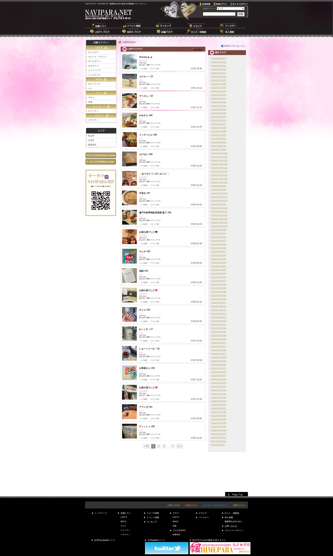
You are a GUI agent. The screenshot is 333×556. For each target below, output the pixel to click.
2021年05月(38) (218, 288)
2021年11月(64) (218, 266)
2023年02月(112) (219, 211)
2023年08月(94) (218, 190)
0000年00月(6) (218, 445)
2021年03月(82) (218, 295)
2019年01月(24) (218, 390)
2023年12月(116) (219, 175)
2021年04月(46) (218, 292)
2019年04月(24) (218, 379)
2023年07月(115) (219, 193)
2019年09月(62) (218, 361)
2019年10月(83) (218, 357)
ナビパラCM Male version (101, 162)
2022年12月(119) (219, 219)
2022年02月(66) (218, 255)
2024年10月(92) (218, 138)
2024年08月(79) (218, 146)
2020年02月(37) (218, 343)
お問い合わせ (173, 505)
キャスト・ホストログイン (215, 505)
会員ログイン (191, 505)
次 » (179, 446)
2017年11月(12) (218, 441)
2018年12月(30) (218, 394)
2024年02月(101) (219, 168)
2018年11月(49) (218, 397)
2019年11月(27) (218, 354)
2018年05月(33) (218, 419)
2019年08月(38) (218, 364)
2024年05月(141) (219, 157)
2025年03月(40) (218, 120)
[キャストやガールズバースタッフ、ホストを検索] (188, 10)
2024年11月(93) (218, 135)
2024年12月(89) (218, 131)
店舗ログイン (239, 505)
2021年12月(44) (218, 262)
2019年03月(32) (218, 383)
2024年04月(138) (219, 160)
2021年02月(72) (218, 299)
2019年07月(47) (218, 368)
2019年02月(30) (218, 386)
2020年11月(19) (218, 310)
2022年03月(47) (218, 251)
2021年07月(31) (218, 281)
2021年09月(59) (218, 273)
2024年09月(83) (218, 142)
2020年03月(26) (218, 339)
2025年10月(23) (218, 95)
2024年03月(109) (219, 164)
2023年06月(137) (219, 197)
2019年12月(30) (218, 350)
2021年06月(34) (218, 284)
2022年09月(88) (218, 230)
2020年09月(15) (218, 317)
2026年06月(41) (218, 66)
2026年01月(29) (218, 84)
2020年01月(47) (218, 346)
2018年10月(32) (218, 401)
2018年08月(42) (218, 408)
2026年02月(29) (218, 80)
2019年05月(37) (218, 375)
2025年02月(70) (218, 124)
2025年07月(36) (218, 106)
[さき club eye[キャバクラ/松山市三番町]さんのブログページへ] (163, 120)
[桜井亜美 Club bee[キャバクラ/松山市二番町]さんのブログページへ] (163, 62)
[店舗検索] (170, 10)
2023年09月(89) (218, 186)
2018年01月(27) (218, 434)
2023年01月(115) (219, 215)
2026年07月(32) (218, 62)
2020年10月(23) (218, 313)
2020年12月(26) (218, 306)
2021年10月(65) (218, 270)
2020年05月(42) (218, 332)
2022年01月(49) (218, 259)
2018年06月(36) (218, 416)
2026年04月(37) (218, 73)
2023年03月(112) (219, 208)
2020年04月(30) (218, 335)
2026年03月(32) (218, 77)
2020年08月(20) (218, 321)
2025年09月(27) (218, 98)
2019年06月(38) (218, 372)
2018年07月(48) (218, 412)
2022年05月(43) (218, 244)
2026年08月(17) (218, 58)
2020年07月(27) (218, 324)
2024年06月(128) (219, 153)
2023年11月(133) (219, 179)
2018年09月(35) (218, 405)
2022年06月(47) (218, 241)
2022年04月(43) (218, 248)
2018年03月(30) (218, 426)
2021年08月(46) (218, 277)
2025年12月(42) (218, 87)
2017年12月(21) (218, 437)
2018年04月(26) (218, 423)
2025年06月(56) (218, 109)
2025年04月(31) (218, 117)
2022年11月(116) (219, 222)
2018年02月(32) (218, 430)
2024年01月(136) (219, 171)
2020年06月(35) (218, 328)
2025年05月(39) (218, 113)
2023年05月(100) (219, 200)
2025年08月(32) (218, 102)
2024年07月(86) (218, 149)
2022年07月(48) (218, 237)
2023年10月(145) (219, 182)
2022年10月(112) (219, 226)
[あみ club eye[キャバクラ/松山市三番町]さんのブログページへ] (163, 81)
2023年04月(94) (218, 204)
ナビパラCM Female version (101, 155)
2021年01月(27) (218, 303)
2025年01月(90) (218, 128)
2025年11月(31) (218, 91)
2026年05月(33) (218, 69)
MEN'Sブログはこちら (234, 46)
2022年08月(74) (218, 233)
